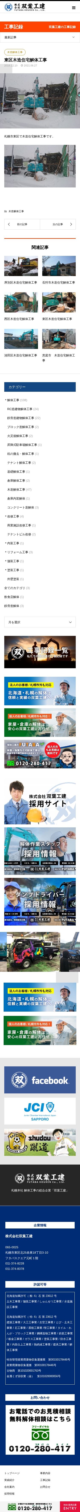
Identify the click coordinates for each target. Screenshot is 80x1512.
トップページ (12, 1473)
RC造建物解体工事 (19, 409)
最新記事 (10, 37)
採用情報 (9, 1493)
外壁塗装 (13, 579)
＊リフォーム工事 (16, 552)
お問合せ (45, 1486)
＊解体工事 (11, 400)
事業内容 (45, 1473)
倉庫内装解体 (16, 498)
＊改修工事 (11, 516)
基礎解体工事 (16, 471)
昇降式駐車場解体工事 (22, 444)
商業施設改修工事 (19, 525)
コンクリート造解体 (20, 507)
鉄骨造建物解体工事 (20, 418)
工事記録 (45, 1480)
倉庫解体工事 (16, 480)
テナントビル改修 (19, 534)
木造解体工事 (15, 52)
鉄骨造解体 (11, 606)
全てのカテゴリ (14, 588)
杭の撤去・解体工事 (20, 453)
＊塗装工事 (11, 570)
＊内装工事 (11, 543)
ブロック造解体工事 (20, 427)
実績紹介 (9, 1480)
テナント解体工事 (19, 462)
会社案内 (9, 1486)
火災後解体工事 (17, 436)
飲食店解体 (11, 597)
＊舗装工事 (11, 561)
